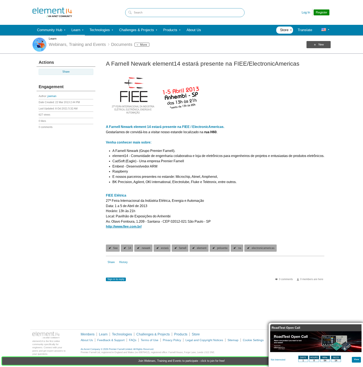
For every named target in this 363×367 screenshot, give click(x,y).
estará (164, 248)
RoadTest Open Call (286, 327)
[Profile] (324, 30)
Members (88, 334)
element (201, 248)
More (143, 44)
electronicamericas (263, 248)
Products (180, 334)
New (321, 44)
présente (222, 248)
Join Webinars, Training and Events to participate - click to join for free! (181, 360)
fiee (115, 248)
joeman (51, 96)
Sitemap (233, 340)
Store (196, 334)
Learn (53, 38)
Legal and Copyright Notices (204, 340)
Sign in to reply (115, 279)
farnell (182, 248)
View (356, 359)
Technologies (122, 334)
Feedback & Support (111, 340)
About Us (87, 340)
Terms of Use (149, 340)
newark (146, 248)
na (239, 248)
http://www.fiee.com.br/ (124, 226)
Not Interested (278, 359)
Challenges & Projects (153, 334)
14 (129, 248)
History (123, 262)
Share (66, 71)
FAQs (132, 340)
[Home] (52, 12)
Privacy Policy (172, 340)
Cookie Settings (253, 340)
